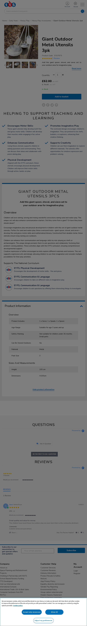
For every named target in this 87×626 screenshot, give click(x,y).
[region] (43, 612)
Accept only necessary (31, 612)
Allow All (54, 612)
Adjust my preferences (43, 620)
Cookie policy (18, 606)
